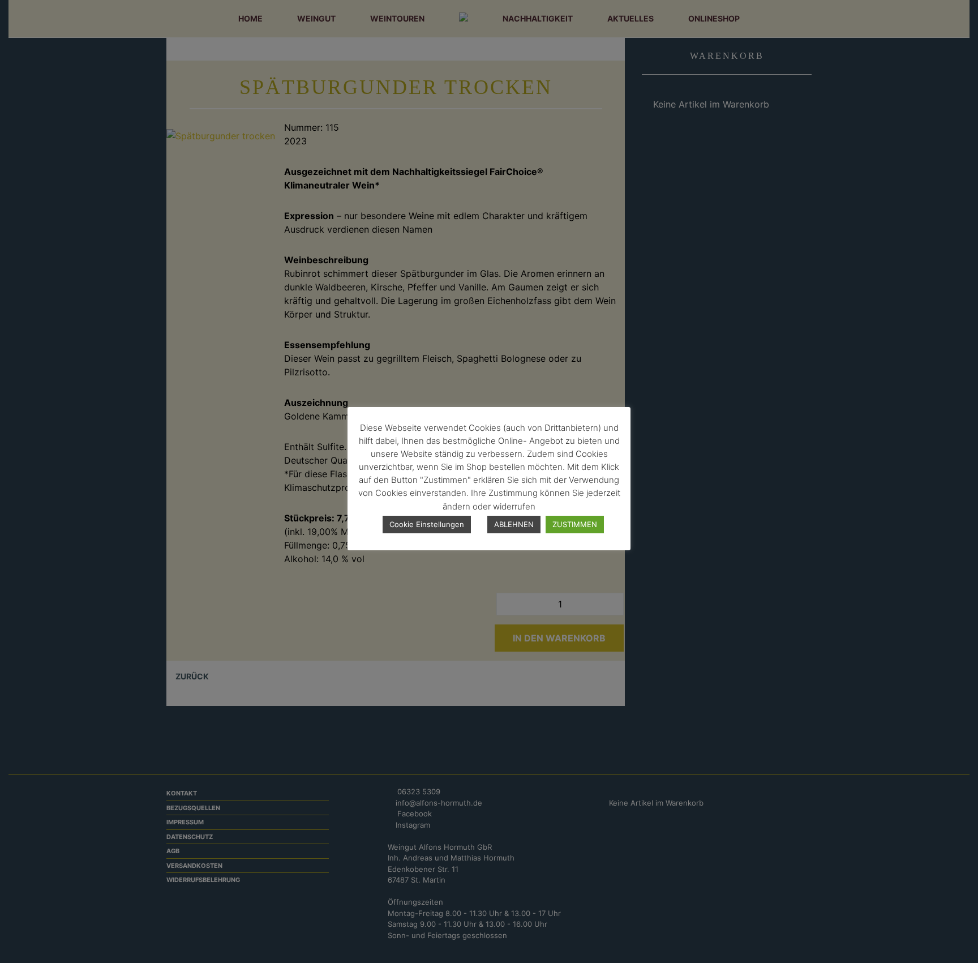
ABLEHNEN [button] (514, 524)
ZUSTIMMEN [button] (574, 524)
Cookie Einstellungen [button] (426, 524)
